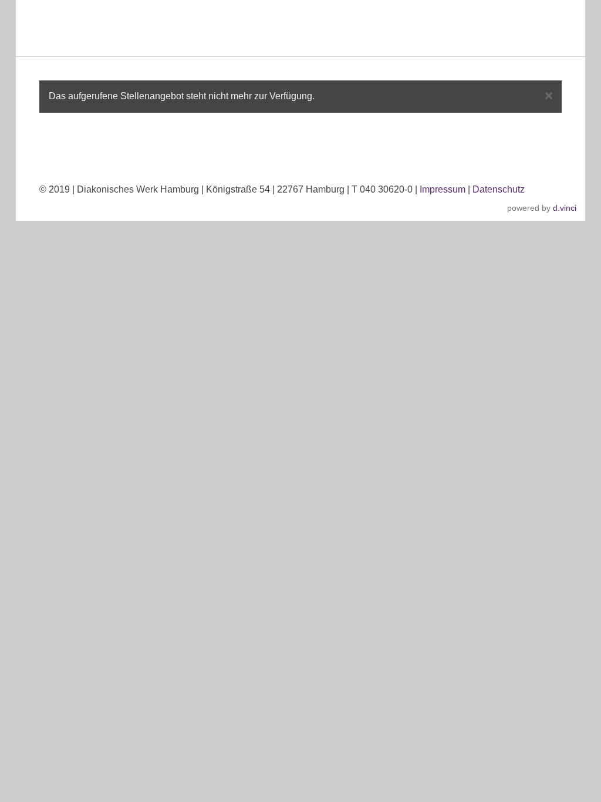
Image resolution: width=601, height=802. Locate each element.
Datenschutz (498, 189)
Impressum (442, 189)
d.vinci (564, 208)
